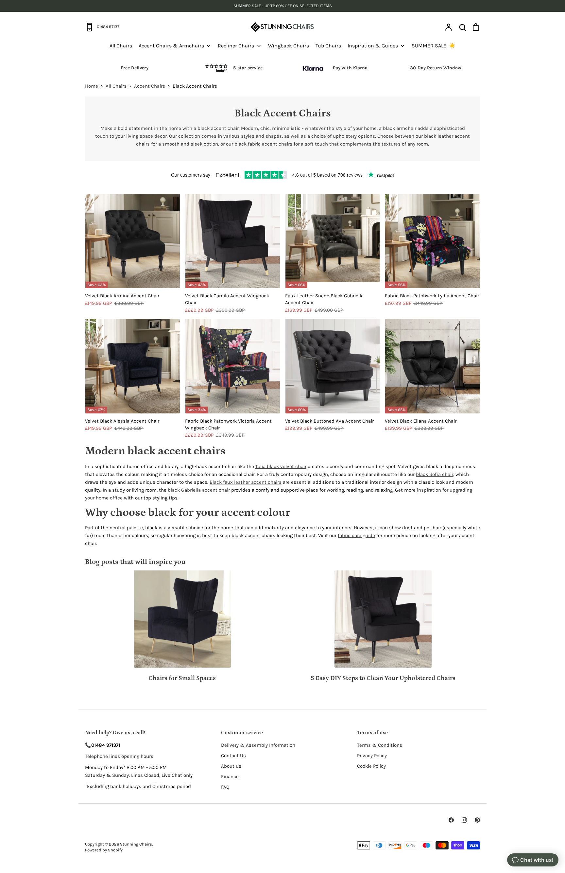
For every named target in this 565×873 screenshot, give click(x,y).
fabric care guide (356, 535)
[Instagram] (464, 820)
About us (231, 766)
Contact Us (233, 756)
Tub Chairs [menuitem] (328, 46)
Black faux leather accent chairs (246, 482)
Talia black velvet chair (280, 466)
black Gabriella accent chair (199, 490)
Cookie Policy (371, 766)
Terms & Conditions (379, 745)
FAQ (225, 787)
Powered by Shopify (104, 849)
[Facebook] (451, 820)
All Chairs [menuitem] (121, 46)
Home (91, 86)
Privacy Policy (372, 756)
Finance (230, 776)
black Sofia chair (434, 474)
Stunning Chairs (136, 844)
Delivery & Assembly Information (258, 745)
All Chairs (116, 86)
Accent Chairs (149, 86)
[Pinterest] (477, 820)
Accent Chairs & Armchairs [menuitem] (171, 46)
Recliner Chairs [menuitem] (236, 46)
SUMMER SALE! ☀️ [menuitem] (433, 46)
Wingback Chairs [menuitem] (288, 46)
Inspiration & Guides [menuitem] (373, 46)
